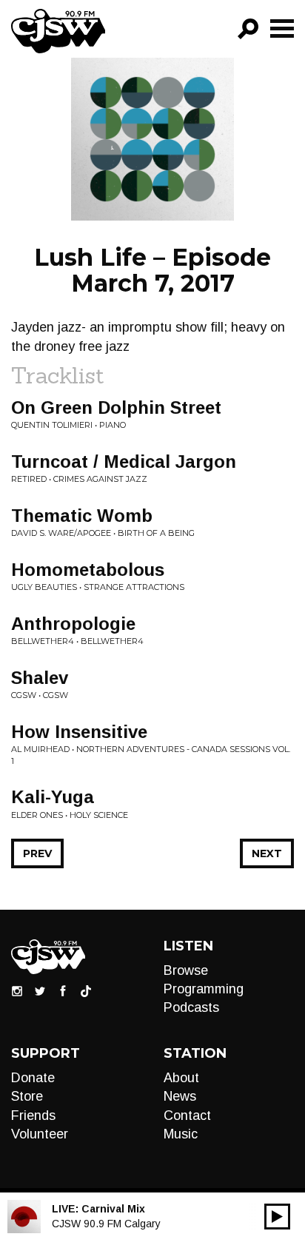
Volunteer (39, 1134)
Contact (187, 1115)
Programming (204, 989)
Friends (33, 1115)
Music (181, 1134)
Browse (186, 970)
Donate (33, 1077)
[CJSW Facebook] (63, 990)
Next (267, 853)
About (181, 1077)
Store (27, 1096)
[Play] (277, 1216)
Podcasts (191, 1007)
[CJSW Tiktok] (86, 990)
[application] (277, 1216)
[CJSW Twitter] (40, 990)
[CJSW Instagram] (17, 990)
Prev (37, 853)
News (180, 1096)
